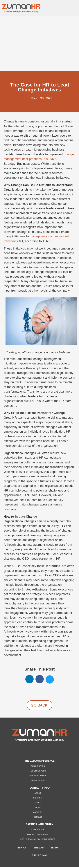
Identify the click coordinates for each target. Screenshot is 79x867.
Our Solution (38, 766)
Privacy (21, 847)
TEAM (37, 807)
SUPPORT (37, 798)
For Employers (38, 771)
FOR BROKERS (37, 830)
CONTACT (37, 817)
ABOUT (38, 793)
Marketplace (38, 780)
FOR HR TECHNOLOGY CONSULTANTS (37, 839)
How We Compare (37, 776)
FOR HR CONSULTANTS (37, 834)
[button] (70, 7)
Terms (55, 847)
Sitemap (39, 847)
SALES (38, 803)
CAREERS (37, 812)
